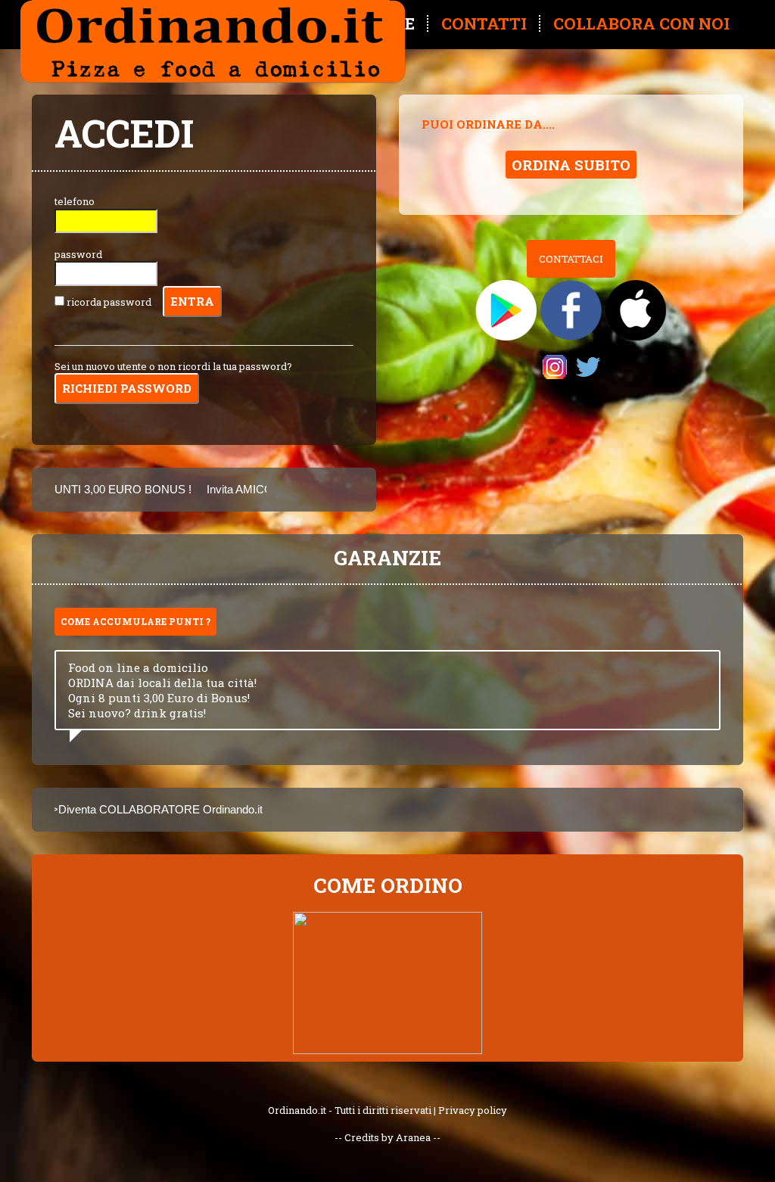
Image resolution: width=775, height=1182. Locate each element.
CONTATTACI (571, 259)
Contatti (484, 23)
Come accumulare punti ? (135, 621)
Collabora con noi (641, 23)
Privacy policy (472, 1110)
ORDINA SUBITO (571, 164)
